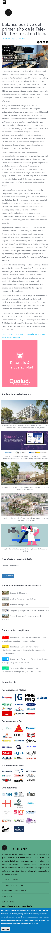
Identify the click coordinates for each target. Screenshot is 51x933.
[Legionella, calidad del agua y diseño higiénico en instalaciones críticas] (25, 535)
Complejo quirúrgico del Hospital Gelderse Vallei (29, 610)
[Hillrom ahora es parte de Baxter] (19, 704)
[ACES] (31, 820)
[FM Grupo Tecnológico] (7, 735)
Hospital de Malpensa (18, 593)
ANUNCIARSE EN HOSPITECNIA (14, 891)
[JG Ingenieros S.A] (18, 697)
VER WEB (22, 39)
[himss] (31, 794)
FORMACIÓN (7, 896)
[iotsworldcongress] (19, 812)
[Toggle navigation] (4, 2)
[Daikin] (31, 728)
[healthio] (31, 803)
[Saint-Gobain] (19, 709)
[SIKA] (19, 728)
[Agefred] (7, 709)
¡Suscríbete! (8, 575)
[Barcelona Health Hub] (7, 820)
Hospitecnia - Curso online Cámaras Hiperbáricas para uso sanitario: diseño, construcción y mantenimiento (24, 650)
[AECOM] (31, 780)
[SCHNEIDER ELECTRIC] (7, 704)
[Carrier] (31, 704)
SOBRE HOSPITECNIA (10, 880)
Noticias (7, 47)
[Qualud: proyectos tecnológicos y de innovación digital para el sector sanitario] (7, 758)
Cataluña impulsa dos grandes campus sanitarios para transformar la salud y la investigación (25, 488)
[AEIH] (7, 794)
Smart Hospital (9, 57)
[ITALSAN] (42, 697)
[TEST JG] (19, 771)
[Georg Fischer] (19, 753)
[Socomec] (19, 741)
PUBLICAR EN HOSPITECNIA (12, 885)
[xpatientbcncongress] (31, 812)
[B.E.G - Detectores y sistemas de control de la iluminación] (7, 713)
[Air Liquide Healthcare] (7, 697)
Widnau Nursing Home (18, 604)
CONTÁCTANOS (8, 902)
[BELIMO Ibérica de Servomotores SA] (19, 780)
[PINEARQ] (30, 697)
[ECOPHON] (7, 741)
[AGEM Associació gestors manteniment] (19, 794)
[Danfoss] (7, 753)
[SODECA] (31, 741)
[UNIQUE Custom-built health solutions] (19, 820)
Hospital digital (9, 54)
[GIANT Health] (7, 829)
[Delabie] (31, 709)
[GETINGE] (31, 771)
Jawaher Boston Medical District (22, 599)
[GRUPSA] (31, 735)
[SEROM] (19, 713)
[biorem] (19, 803)
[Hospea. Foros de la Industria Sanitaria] (7, 803)
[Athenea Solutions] (19, 829)
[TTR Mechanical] (7, 775)
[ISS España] (19, 747)
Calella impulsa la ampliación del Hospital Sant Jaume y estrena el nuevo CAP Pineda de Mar (25, 519)
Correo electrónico (10, 566)
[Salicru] (31, 758)
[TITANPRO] (19, 775)
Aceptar (5, 929)
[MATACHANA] (7, 771)
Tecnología (7, 51)
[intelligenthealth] (7, 812)
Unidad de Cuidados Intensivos (14, 60)
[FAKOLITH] (19, 758)
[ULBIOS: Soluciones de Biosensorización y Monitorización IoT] (31, 775)
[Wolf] (7, 780)
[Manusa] (31, 747)
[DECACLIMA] (7, 747)
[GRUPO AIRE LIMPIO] (7, 728)
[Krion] (19, 735)
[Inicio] (8, 12)
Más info (35, 923)
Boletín (28, 559)
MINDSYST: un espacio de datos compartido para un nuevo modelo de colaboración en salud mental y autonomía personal (25, 457)
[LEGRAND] (31, 713)
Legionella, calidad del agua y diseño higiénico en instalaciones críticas (25, 550)
